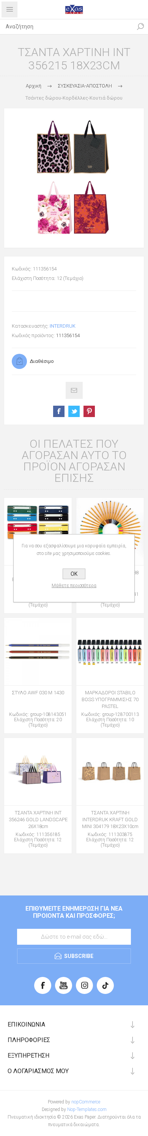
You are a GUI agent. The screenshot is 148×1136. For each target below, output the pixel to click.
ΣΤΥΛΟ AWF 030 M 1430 (38, 692)
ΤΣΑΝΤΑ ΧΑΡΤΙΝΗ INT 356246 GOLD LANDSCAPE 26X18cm (38, 819)
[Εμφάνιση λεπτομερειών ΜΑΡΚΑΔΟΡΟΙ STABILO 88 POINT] (110, 531)
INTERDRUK (63, 326)
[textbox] (66, 26)
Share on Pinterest (89, 411)
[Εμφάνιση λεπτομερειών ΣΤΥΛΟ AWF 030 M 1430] (38, 651)
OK (74, 574)
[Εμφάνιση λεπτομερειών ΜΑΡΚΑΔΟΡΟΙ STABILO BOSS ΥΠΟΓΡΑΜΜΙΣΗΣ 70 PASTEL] (110, 651)
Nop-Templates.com (87, 1109)
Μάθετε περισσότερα (74, 585)
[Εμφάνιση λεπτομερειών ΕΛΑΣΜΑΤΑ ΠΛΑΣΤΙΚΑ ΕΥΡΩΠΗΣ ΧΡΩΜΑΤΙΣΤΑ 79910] (38, 531)
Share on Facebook (59, 411)
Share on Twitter (74, 411)
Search (140, 26)
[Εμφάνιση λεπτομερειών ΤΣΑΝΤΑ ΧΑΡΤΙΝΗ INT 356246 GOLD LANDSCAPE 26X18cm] (38, 771)
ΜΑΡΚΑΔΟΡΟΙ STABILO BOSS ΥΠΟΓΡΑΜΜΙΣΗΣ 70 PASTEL (110, 699)
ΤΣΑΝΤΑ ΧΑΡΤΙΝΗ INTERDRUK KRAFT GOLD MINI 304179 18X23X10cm (110, 819)
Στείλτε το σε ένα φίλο (74, 390)
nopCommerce (85, 1102)
